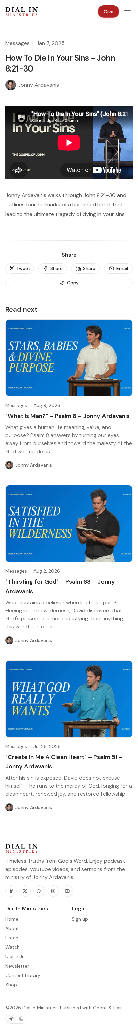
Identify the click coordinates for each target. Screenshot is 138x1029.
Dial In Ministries (40, 1007)
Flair (117, 1007)
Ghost (100, 1007)
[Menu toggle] (127, 11)
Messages (17, 43)
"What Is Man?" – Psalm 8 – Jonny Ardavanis (67, 416)
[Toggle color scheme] (16, 1019)
